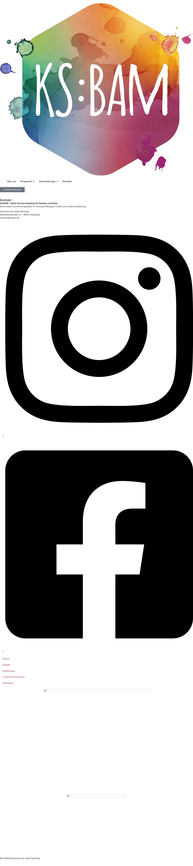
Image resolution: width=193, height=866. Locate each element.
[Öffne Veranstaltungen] (57, 181)
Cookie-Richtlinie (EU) (14, 677)
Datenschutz (9, 671)
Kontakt (6, 665)
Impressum (8, 683)
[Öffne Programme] (34, 181)
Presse (6, 658)
